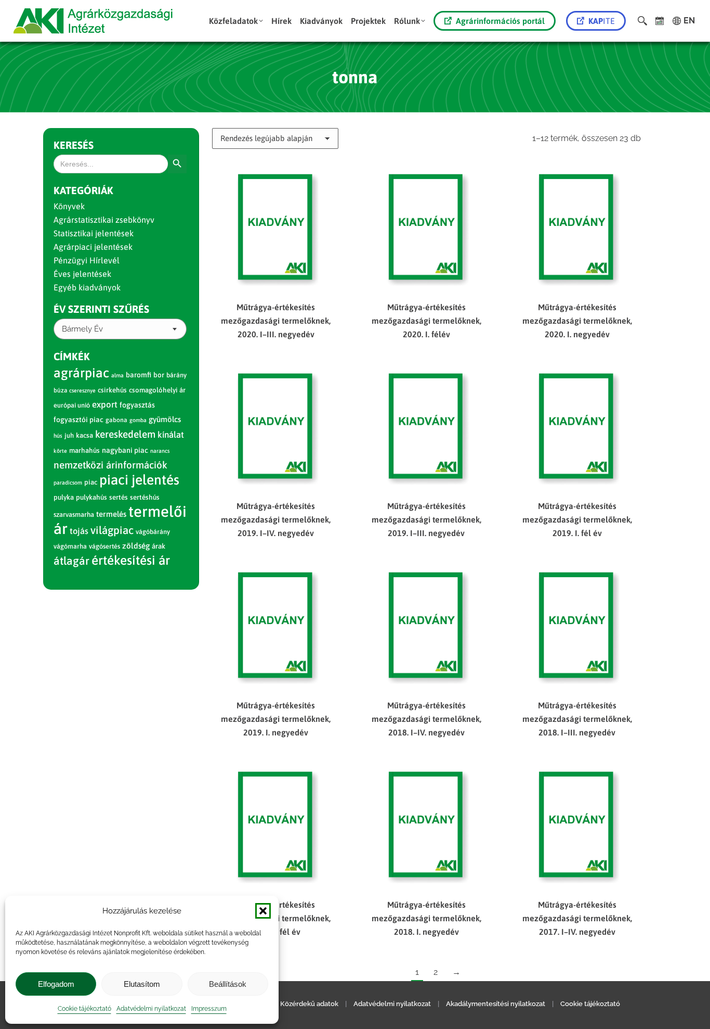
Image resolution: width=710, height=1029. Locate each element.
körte (60, 451)
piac (90, 482)
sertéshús (145, 497)
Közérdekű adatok (309, 1004)
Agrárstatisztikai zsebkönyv (104, 219)
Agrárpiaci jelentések (93, 246)
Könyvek (69, 206)
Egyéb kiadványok (87, 287)
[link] (659, 21)
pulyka (64, 497)
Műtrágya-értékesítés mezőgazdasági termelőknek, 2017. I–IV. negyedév (577, 918)
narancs (159, 451)
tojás (79, 531)
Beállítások (227, 984)
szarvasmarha (74, 514)
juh (69, 435)
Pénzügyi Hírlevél (87, 260)
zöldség (136, 545)
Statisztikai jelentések (94, 233)
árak (158, 546)
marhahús (84, 450)
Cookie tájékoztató (84, 1008)
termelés (111, 514)
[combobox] (120, 329)
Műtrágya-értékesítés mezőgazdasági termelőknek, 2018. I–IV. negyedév (426, 719)
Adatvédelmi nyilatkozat (151, 1008)
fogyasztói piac (78, 419)
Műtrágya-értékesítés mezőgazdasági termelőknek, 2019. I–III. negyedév (426, 519)
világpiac (112, 530)
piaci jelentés (139, 480)
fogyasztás (137, 405)
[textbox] (82, 329)
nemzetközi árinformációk (110, 465)
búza (60, 390)
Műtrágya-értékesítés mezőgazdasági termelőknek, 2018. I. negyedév (426, 918)
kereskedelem (125, 434)
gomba (138, 420)
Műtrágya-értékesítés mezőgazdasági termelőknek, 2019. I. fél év (577, 519)
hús (58, 436)
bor (158, 375)
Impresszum (209, 1008)
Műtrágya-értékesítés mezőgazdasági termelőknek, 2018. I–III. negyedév (577, 719)
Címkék (72, 356)
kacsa (84, 435)
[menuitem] (236, 21)
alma (117, 375)
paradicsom (68, 482)
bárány (176, 375)
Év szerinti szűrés (101, 309)
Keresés (74, 145)
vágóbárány (153, 532)
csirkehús (112, 390)
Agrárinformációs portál (500, 21)
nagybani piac (125, 450)
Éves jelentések (82, 273)
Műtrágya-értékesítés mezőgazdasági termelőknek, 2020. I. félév (426, 320)
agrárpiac (81, 372)
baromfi (138, 375)
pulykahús (91, 497)
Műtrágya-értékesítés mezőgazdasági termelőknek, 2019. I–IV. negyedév (276, 519)
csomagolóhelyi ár (157, 390)
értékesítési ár (130, 560)
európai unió (72, 405)
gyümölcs (165, 419)
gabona (116, 420)
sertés (118, 497)
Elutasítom (142, 984)
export (104, 404)
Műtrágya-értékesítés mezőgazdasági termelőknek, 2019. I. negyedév (276, 719)
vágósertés (104, 546)
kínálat (170, 434)
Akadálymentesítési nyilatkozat (495, 1004)
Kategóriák (83, 190)
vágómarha (70, 546)
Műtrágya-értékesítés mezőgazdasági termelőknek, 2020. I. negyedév (577, 320)
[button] (263, 911)
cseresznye (82, 390)
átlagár (71, 560)
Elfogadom (56, 984)
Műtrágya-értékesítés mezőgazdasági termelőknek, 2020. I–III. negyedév (276, 320)
